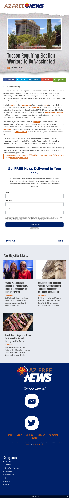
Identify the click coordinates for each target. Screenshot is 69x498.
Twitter (55, 155)
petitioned (7, 129)
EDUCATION (54, 435)
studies (12, 105)
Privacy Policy (38, 444)
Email (7, 192)
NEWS (19, 435)
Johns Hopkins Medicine (54, 112)
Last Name (8, 209)
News (6, 478)
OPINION (29, 435)
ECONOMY (41, 435)
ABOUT (11, 435)
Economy (8, 461)
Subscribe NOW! (35, 224)
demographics (25, 105)
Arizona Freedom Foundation (26, 443)
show (46, 105)
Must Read (8, 471)
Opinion (7, 481)
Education (8, 465)
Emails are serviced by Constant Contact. (38, 219)
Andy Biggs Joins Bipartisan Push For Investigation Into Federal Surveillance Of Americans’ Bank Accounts (49, 287)
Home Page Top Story (12, 468)
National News (9, 475)
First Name (8, 200)
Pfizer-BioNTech (21, 132)
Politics (7, 485)
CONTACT (34, 438)
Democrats (35, 107)
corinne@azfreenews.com (19, 158)
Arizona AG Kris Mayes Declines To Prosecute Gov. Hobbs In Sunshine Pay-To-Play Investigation (16, 287)
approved (36, 122)
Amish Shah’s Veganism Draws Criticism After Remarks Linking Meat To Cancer (18, 338)
